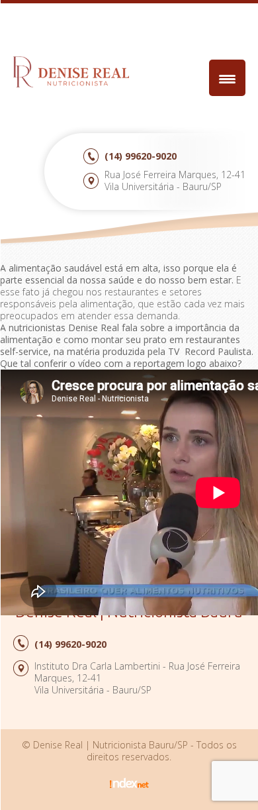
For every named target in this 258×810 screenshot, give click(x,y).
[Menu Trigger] (227, 78)
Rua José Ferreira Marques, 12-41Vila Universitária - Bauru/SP (175, 180)
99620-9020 (141, 156)
